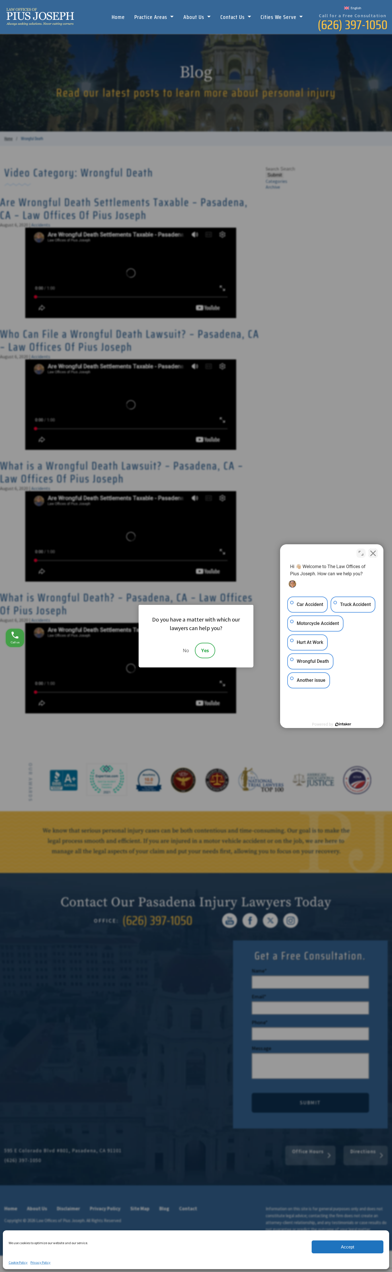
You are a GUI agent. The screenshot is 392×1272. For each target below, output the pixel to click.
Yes (205, 650)
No (186, 650)
